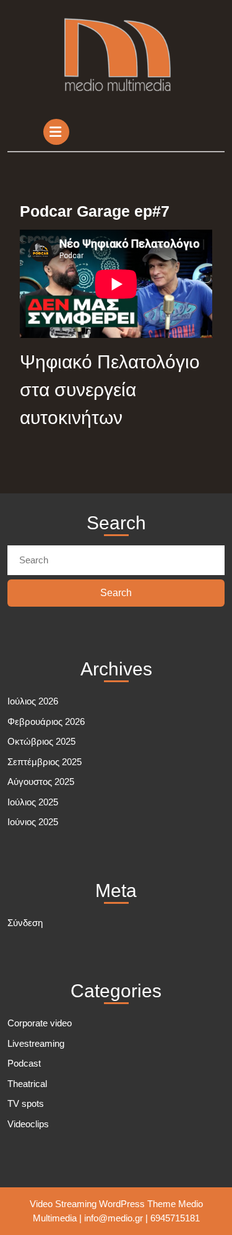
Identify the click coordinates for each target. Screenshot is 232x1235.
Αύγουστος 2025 (40, 781)
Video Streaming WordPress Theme (103, 1203)
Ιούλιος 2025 (32, 802)
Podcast (24, 1063)
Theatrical (27, 1083)
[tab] (57, 132)
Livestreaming (35, 1043)
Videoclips (28, 1124)
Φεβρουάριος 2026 (46, 721)
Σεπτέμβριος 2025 (44, 761)
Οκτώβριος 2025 (41, 741)
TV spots (25, 1103)
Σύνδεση (25, 922)
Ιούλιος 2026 (32, 701)
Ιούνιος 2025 (32, 822)
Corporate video (39, 1023)
